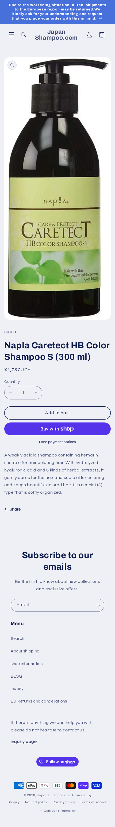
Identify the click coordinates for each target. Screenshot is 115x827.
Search (17, 639)
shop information (27, 664)
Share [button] (15, 509)
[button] (11, 35)
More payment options (57, 442)
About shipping (25, 651)
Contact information (60, 810)
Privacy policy (64, 802)
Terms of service (93, 802)
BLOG (16, 676)
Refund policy (36, 802)
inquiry (17, 689)
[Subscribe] (98, 605)
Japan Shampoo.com (54, 795)
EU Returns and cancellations (39, 701)
